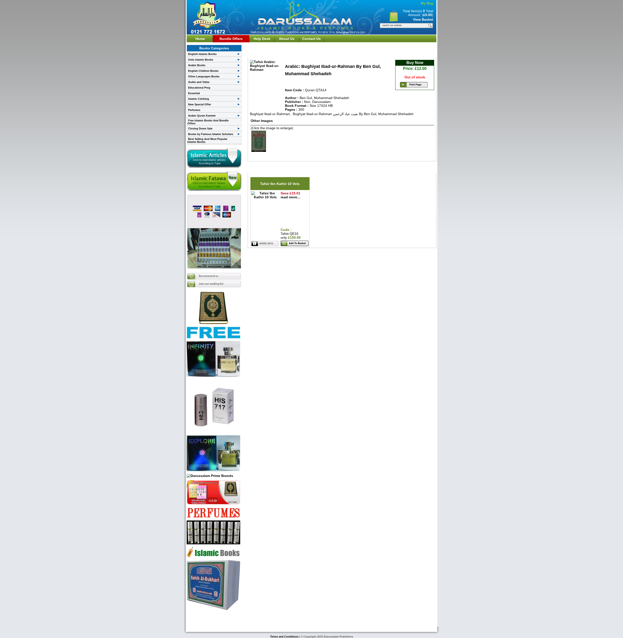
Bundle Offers (231, 39)
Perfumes (194, 110)
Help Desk (262, 39)
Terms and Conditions (284, 636)
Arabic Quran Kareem (202, 115)
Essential (194, 93)
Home (200, 39)
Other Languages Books (204, 76)
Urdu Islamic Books (200, 59)
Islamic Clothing (198, 98)
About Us (286, 39)
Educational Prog (199, 87)
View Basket (423, 19)
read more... (290, 197)
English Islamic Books (202, 54)
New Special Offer (199, 104)
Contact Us (311, 39)
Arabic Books (196, 65)
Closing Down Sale (200, 128)
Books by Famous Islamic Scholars (210, 134)
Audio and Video (199, 82)
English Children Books (203, 70)
